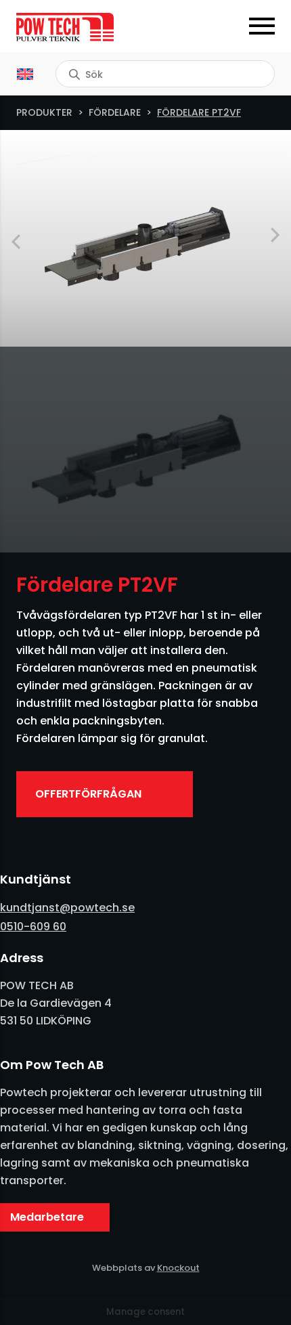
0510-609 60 (33, 926)
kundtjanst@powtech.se (67, 907)
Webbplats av (146, 1267)
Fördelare (115, 112)
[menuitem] (25, 74)
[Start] (81, 27)
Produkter (44, 112)
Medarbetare (47, 1217)
